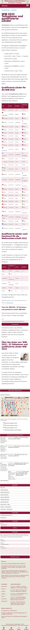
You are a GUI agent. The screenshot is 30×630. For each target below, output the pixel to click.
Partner (3, 596)
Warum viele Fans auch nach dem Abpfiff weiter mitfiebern (19, 446)
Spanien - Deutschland (5, 506)
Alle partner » (3, 517)
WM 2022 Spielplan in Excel (11, 425)
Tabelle (19, 629)
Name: (1, 539)
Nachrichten (4, 586)
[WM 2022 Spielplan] (15, 416)
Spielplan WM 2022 (4, 492)
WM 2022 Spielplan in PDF (11, 423)
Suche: (2, 523)
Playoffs (6, 297)
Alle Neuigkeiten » (4, 480)
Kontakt (3, 591)
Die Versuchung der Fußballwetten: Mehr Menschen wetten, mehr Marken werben (22, 473)
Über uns (3, 588)
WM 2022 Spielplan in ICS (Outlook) (13, 429)
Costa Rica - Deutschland (6, 509)
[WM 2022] (15, 3)
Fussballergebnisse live (5, 515)
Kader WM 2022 (4, 489)
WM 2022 (2, 487)
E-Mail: (2, 543)
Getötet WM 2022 (4, 502)
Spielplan (11, 629)
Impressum (4, 598)
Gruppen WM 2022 (4, 497)
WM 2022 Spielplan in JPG (11, 427)
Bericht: (2, 546)
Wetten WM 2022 (4, 494)
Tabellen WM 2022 (4, 499)
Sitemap (3, 593)
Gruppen (26, 629)
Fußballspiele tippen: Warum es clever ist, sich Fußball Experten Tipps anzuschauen (18, 464)
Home (3, 629)
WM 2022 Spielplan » (5, 394)
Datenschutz (4, 601)
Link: (3, 319)
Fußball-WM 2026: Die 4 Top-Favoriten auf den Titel (17, 455)
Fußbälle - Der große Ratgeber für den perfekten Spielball (18, 438)
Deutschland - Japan (5, 504)
